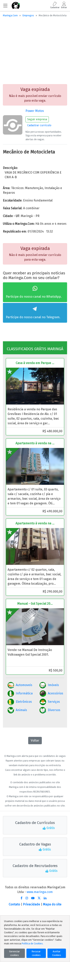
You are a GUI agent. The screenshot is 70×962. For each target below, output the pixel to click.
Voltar (35, 740)
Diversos (54, 710)
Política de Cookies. (32, 943)
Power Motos (34, 111)
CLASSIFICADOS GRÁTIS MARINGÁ (35, 349)
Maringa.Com (10, 15)
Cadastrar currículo (39, 125)
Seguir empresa (37, 119)
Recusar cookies (36, 953)
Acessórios (55, 693)
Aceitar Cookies (56, 953)
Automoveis (24, 685)
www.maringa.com (40, 892)
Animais (21, 710)
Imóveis (53, 685)
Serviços (54, 702)
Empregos (28, 15)
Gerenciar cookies (14, 953)
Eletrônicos (24, 702)
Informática (24, 693)
